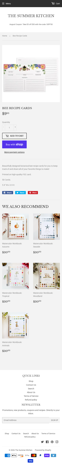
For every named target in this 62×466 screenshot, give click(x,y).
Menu (8, 3)
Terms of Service (31, 396)
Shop (31, 381)
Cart (58, 3)
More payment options (14, 152)
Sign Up (54, 420)
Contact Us (31, 385)
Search (31, 388)
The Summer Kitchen (31, 16)
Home (4, 36)
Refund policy (31, 400)
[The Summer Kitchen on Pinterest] (52, 442)
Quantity (6, 122)
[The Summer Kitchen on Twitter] (42, 442)
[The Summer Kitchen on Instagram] (57, 442)
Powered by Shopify (43, 450)
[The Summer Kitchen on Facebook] (47, 442)
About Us (31, 392)
